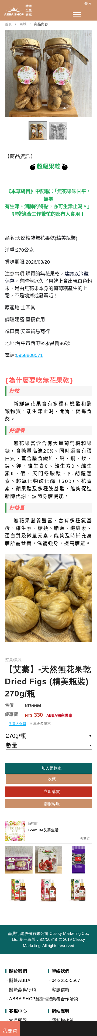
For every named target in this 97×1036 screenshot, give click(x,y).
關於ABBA (19, 980)
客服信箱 (61, 989)
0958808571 (29, 355)
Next (89, 73)
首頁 (8, 24)
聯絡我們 (61, 971)
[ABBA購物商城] (16, 10)
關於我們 (18, 971)
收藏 (51, 778)
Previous (8, 73)
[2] (58, 1027)
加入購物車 (51, 768)
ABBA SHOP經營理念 (28, 999)
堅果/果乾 (13, 660)
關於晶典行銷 (22, 989)
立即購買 (51, 791)
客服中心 (18, 1011)
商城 (22, 24)
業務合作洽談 (65, 999)
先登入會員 (17, 724)
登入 (88, 3)
